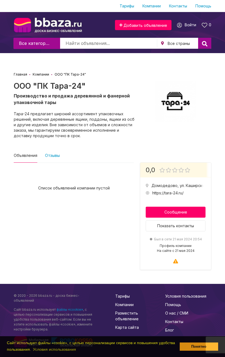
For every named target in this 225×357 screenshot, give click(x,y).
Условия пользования (185, 296)
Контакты (178, 6)
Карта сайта (127, 327)
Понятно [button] (198, 347)
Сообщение (175, 212)
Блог (169, 330)
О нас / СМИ (176, 313)
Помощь (203, 6)
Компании (151, 6)
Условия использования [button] (54, 349)
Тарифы (127, 6)
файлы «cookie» (70, 309)
